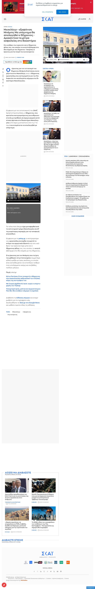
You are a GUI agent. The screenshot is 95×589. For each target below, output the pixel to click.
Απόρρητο (90, 587)
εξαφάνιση (27, 312)
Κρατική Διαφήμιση (57, 578)
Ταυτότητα (11, 578)
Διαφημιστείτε (43, 557)
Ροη (66, 156)
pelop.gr (22, 238)
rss (54, 571)
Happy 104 (68, 562)
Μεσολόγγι (16, 312)
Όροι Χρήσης (19, 578)
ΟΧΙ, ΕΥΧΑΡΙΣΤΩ (47, 12)
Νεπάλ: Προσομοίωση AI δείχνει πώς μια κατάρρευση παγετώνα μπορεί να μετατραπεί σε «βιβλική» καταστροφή (43, 497)
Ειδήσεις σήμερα (23, 298)
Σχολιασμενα (84, 156)
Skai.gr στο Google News (30, 303)
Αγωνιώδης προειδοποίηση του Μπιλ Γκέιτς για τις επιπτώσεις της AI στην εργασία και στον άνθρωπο (16, 497)
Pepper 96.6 (55, 562)
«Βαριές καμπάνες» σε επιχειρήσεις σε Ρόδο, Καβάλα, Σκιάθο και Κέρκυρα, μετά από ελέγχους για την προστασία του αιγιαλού (16, 526)
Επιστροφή (90, 582)
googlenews (61, 571)
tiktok (47, 571)
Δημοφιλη (73, 156)
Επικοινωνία (52, 557)
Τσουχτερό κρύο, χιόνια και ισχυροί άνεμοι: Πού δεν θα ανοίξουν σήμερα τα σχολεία (23, 290)
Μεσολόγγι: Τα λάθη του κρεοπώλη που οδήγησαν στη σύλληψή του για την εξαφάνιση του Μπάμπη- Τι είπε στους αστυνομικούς (51, 117)
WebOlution (24, 580)
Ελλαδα (21, 6)
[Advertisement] (30, 457)
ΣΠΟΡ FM (38, 562)
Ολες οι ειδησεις (78, 216)
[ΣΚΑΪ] (47, 19)
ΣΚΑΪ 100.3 (30, 562)
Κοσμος (34, 502)
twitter (3, 72)
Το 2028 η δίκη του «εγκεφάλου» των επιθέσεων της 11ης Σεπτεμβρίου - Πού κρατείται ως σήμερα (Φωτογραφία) (43, 525)
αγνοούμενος (12, 314)
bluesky (51, 571)
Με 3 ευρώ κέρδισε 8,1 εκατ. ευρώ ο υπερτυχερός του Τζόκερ (23, 284)
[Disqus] (30, 344)
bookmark (3, 82)
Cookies (48, 578)
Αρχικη (6, 26)
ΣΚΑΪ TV (26, 562)
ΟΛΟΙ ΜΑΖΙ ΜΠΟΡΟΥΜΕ (47, 563)
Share (3, 85)
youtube (57, 571)
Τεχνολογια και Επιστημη (12, 502)
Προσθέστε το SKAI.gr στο (17, 62)
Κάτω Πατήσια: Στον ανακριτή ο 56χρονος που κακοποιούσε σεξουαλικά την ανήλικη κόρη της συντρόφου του (23, 278)
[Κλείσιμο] (91, 2)
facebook (3, 69)
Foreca (67, 578)
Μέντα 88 (61, 562)
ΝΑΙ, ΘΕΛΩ (62, 12)
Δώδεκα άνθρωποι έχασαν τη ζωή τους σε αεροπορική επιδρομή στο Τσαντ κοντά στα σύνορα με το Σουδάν (77, 186)
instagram (44, 571)
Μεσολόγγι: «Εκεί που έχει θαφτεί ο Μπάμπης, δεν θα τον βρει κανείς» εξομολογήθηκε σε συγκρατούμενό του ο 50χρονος (51, 145)
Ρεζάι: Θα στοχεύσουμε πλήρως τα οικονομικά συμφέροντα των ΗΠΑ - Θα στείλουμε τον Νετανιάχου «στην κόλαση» (77, 174)
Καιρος (83, 19)
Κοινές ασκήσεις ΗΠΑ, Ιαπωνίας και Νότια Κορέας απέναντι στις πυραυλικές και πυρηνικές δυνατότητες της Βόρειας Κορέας (77, 163)
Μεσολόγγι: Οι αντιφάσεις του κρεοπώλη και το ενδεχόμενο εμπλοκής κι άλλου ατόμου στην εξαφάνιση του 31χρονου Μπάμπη (51, 88)
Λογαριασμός (89, 19)
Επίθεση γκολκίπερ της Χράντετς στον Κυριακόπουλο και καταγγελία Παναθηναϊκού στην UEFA (77, 207)
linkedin (41, 571)
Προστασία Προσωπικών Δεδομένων (34, 578)
